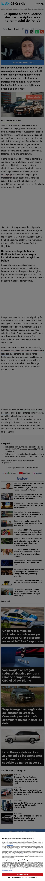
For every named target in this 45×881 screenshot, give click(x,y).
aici (22, 852)
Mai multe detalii (10, 845)
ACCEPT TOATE (22, 874)
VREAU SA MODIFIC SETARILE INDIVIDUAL (22, 878)
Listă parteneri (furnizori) (7, 870)
